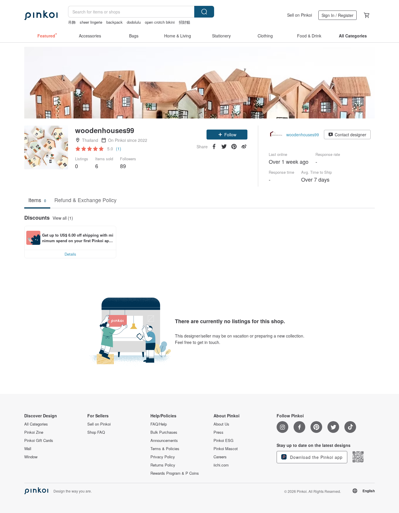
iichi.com (221, 465)
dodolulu (134, 22)
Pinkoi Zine (33, 432)
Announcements (164, 440)
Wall (27, 449)
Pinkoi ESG (223, 440)
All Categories (36, 424)
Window (30, 457)
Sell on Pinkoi (299, 15)
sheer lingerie (91, 22)
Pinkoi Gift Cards (38, 440)
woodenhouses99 (302, 134)
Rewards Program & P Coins (174, 473)
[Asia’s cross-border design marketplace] (41, 15)
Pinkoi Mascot (226, 449)
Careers (220, 457)
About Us (221, 424)
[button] (227, 135)
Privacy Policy (162, 457)
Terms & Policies (164, 449)
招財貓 (184, 22)
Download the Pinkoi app (316, 457)
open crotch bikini (160, 22)
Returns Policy (162, 465)
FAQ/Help (158, 424)
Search (204, 12)
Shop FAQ (96, 432)
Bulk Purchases (163, 432)
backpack (114, 22)
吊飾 (72, 22)
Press (218, 432)
